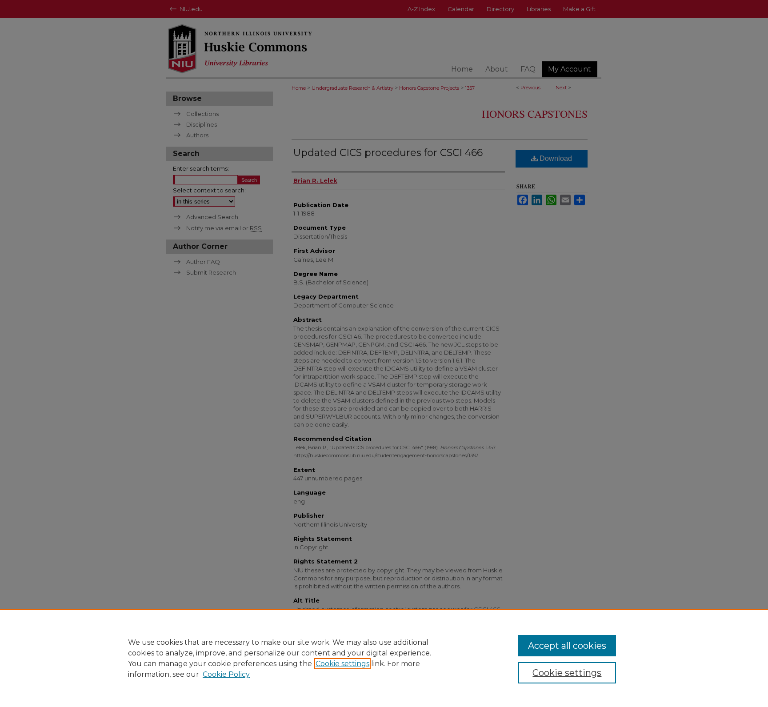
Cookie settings (342, 663)
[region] (384, 658)
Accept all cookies (567, 645)
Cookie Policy (226, 674)
